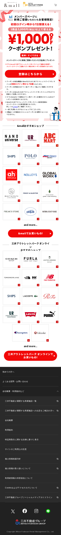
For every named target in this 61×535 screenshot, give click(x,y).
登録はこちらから (30, 74)
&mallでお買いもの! (30, 233)
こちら (15, 107)
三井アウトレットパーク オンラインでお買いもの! (30, 355)
